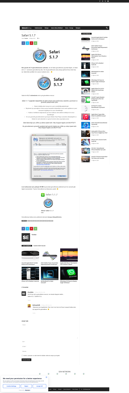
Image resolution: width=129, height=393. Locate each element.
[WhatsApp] (35, 43)
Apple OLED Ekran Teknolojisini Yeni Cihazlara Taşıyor (68, 263)
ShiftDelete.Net (86, 389)
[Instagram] (103, 1)
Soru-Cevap (75, 389)
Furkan (26, 38)
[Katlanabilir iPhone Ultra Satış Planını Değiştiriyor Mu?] (85, 133)
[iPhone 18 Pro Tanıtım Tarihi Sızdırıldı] (85, 142)
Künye (46, 28)
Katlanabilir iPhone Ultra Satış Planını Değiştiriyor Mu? (99, 132)
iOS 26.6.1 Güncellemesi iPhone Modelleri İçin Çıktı (98, 148)
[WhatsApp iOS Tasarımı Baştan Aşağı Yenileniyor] (69, 273)
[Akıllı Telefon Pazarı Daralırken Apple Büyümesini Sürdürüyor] (49, 255)
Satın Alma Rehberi (57, 28)
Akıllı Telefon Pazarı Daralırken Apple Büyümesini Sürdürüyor (49, 263)
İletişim (78, 28)
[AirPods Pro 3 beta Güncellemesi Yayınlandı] (85, 108)
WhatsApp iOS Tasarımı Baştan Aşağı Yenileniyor (68, 281)
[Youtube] (108, 1)
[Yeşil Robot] (61, 377)
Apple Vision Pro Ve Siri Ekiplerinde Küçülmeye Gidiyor (97, 90)
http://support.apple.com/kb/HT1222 (49, 128)
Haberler (29, 31)
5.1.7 (29, 220)
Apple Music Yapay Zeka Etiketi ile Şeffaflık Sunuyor (98, 115)
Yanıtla (29, 300)
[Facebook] (100, 1)
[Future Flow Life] (87, 377)
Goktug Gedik (36, 305)
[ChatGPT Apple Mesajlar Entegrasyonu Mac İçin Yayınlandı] (85, 99)
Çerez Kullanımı (66, 389)
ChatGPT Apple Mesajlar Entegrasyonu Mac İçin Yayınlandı (98, 98)
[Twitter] (105, 1)
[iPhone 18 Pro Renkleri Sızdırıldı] (30, 273)
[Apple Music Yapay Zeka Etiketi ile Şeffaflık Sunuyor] (85, 116)
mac (43, 220)
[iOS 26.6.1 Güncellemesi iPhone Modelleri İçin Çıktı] (85, 150)
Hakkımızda (38, 28)
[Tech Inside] (69, 377)
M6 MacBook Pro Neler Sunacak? (47, 281)
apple (32, 220)
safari (46, 220)
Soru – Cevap (69, 28)
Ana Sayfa (24, 31)
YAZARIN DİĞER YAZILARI (39, 245)
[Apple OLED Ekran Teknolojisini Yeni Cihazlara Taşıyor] (69, 255)
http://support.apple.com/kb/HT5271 (64, 123)
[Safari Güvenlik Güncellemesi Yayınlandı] (85, 125)
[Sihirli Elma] (52, 377)
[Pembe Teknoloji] (78, 377)
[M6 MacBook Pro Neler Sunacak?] (49, 273)
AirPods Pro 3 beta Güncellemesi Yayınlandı (98, 106)
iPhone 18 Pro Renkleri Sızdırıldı (30, 281)
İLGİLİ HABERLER (27, 245)
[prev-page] (75, 248)
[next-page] (77, 248)
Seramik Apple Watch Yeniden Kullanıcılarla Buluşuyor (30, 263)
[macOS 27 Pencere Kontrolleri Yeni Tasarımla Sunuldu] (85, 159)
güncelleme (37, 220)
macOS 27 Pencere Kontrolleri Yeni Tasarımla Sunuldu (99, 157)
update (51, 220)
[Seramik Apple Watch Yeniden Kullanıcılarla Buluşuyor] (30, 255)
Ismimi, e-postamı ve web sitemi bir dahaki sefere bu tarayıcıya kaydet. (41, 355)
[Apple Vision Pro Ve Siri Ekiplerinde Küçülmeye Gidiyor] (85, 91)
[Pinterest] (31, 43)
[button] (107, 28)
